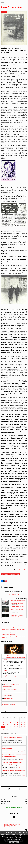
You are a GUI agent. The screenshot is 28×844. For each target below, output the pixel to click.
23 (14, 726)
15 (10, 724)
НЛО (19, 55)
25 (21, 726)
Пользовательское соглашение (9, 825)
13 (3, 724)
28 (7, 729)
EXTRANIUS (4, 743)
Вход (18, 594)
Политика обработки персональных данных (12, 824)
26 (24, 726)
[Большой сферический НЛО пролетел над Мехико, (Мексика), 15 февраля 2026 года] (5, 611)
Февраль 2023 (14, 715)
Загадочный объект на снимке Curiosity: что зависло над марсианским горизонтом (18, 602)
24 (17, 726)
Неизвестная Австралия (7, 627)
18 (21, 724)
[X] (4, 581)
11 (21, 722)
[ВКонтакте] (2, 581)
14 (7, 724)
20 (3, 726)
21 (7, 726)
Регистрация (12, 594)
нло (18, 574)
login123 (8, 807)
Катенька (13, 704)
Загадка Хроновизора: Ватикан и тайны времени (13, 626)
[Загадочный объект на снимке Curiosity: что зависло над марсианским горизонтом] (5, 604)
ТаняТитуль (14, 807)
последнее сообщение (6, 686)
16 (14, 724)
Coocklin (23, 775)
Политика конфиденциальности (10, 826)
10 (17, 722)
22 (10, 726)
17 (17, 724)
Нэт (12, 686)
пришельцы (12, 574)
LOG (12, 695)
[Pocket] (6, 581)
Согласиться (14, 842)
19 (24, 724)
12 (24, 722)
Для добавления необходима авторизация (14, 676)
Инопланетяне (5, 574)
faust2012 (21, 751)
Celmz (19, 767)
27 (3, 729)
